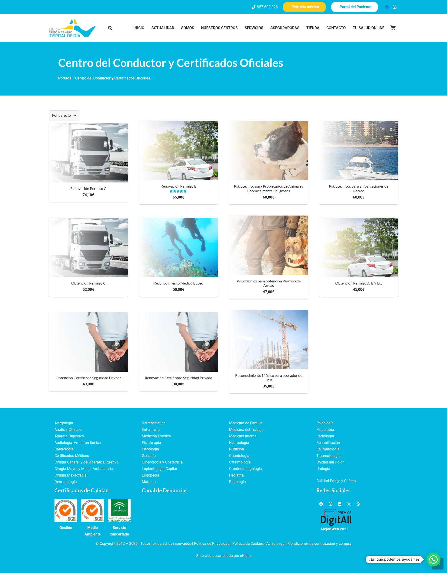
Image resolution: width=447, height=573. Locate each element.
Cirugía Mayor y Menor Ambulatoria (83, 469)
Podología (237, 482)
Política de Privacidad (212, 543)
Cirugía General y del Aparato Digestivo (86, 462)
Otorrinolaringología (245, 469)
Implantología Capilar (159, 469)
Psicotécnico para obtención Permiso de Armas (269, 283)
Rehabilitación (328, 442)
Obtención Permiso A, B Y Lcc (358, 283)
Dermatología (65, 482)
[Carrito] (393, 28)
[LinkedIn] (339, 504)
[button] (110, 28)
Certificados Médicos (71, 455)
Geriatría (149, 455)
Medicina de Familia (245, 423)
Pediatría (236, 475)
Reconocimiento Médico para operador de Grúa (268, 377)
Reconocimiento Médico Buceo (178, 283)
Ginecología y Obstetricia (162, 462)
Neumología (239, 442)
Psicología (325, 423)
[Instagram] (394, 7)
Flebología (150, 449)
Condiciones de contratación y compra (319, 543)
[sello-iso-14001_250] (92, 510)
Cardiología (63, 449)
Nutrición (236, 449)
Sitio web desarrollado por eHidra (223, 555)
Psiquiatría (325, 429)
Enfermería (151, 429)
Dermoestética (154, 423)
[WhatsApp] (358, 504)
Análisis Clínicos (67, 429)
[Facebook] (387, 7)
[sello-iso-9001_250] (65, 510)
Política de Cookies (248, 543)
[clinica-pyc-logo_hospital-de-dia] (72, 28)
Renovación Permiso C (88, 188)
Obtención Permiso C (88, 283)
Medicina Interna (243, 436)
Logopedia (150, 475)
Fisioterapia (151, 442)
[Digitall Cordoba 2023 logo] (336, 517)
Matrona (149, 482)
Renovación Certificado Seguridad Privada (178, 377)
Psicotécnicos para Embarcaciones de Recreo (358, 188)
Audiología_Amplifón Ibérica (77, 442)
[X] (349, 504)
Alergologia (63, 423)
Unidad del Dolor (330, 462)
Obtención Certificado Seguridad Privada (88, 377)
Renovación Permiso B (178, 186)
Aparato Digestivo (69, 436)
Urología (323, 469)
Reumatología (327, 449)
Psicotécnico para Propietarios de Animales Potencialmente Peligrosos (268, 188)
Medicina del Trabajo (246, 429)
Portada (64, 78)
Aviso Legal (275, 543)
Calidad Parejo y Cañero (336, 481)
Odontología (239, 455)
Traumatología (328, 455)
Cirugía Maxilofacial (71, 475)
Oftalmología (240, 462)
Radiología (325, 436)
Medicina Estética (156, 436)
